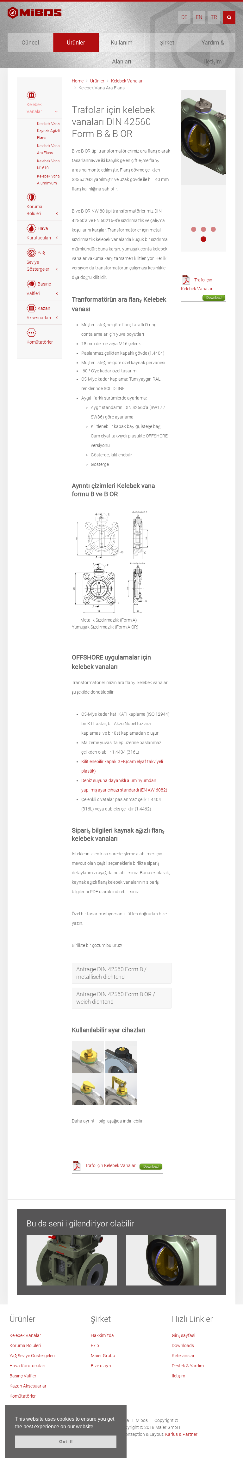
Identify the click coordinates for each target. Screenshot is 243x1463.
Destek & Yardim (188, 1365)
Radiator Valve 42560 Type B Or (203, 239)
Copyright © (166, 1420)
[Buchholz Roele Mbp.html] (72, 1260)
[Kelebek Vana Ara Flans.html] (171, 1260)
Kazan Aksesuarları (28, 1385)
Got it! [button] (66, 1441)
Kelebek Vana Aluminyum (48, 179)
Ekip (95, 1345)
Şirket (167, 42)
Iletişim (178, 1375)
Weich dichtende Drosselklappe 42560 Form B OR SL (193, 229)
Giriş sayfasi (183, 1335)
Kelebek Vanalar (127, 80)
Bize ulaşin (101, 1365)
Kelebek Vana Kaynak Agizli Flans (48, 131)
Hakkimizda (102, 1335)
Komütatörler (22, 1396)
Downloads (183, 1345)
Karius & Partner (181, 1434)
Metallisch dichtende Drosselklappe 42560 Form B (203, 229)
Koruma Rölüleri (25, 1345)
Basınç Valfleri (23, 1375)
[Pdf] (77, 1165)
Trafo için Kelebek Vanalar (110, 1165)
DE (184, 17)
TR (214, 17)
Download (151, 1166)
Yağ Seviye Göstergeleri (32, 1355)
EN (199, 17)
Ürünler (76, 42)
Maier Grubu (103, 1355)
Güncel (30, 42)
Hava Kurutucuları (27, 1365)
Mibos (142, 1420)
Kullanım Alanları (122, 45)
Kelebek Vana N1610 (48, 164)
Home (78, 80)
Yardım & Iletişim (213, 45)
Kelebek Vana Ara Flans (48, 149)
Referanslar (183, 1355)
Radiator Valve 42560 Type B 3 (213, 229)
